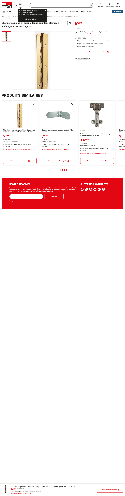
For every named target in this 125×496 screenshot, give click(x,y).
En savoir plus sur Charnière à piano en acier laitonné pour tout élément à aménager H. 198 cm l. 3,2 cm (20, 133)
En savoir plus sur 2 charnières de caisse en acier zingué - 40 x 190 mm (58, 133)
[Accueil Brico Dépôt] (7, 5)
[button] (60, 170)
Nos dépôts (74, 11)
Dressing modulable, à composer (54, 16)
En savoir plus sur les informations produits (99, 59)
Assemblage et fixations (71, 16)
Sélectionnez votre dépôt (97, 52)
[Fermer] (45, 10)
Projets (56, 11)
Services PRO (117, 11)
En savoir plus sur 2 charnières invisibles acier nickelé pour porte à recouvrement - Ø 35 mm (97, 133)
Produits (9, 16)
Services (64, 11)
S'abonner (54, 196)
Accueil (3, 16)
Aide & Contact (86, 11)
